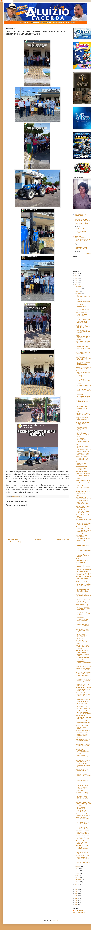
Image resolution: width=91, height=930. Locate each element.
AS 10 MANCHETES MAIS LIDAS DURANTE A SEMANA (83, 516)
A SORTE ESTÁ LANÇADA (83, 604)
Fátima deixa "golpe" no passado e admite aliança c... (83, 757)
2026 (76, 273)
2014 (76, 898)
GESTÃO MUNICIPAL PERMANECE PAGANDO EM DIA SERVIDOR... (83, 359)
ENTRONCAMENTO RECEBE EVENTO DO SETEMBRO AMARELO (82, 458)
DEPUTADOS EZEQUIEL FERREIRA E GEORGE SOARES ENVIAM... (82, 822)
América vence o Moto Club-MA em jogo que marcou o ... (83, 545)
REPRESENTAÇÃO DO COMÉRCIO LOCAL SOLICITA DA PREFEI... (82, 827)
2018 (76, 889)
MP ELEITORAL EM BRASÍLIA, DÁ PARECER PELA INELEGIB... (83, 326)
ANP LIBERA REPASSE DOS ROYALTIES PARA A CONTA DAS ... (83, 608)
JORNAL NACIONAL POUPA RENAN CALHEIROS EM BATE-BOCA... (83, 689)
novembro (79, 289)
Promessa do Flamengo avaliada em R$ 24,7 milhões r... (82, 842)
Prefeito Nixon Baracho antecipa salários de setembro (82, 642)
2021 (76, 284)
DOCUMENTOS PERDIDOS (83, 666)
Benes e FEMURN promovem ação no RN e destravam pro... (83, 694)
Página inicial (37, 539)
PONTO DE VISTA (81, 562)
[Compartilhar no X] (31, 496)
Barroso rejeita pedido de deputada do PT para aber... (82, 477)
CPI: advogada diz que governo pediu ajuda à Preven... (82, 446)
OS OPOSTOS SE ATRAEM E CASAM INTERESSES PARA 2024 (83, 484)
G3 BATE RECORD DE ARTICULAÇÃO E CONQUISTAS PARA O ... (83, 419)
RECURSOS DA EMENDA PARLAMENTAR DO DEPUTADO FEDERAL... (83, 590)
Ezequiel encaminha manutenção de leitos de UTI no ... (83, 401)
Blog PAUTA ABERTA (80, 228)
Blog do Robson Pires (81, 219)
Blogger (56, 920)
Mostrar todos (88, 253)
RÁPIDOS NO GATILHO (82, 650)
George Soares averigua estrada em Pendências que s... (82, 654)
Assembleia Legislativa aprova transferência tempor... (82, 727)
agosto (78, 866)
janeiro (78, 882)
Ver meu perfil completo (79, 912)
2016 (76, 893)
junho (77, 870)
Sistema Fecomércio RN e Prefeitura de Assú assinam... (82, 770)
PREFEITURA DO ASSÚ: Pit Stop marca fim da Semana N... (83, 585)
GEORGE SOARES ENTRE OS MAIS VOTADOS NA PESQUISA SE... (83, 303)
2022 (76, 282)
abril (77, 875)
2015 (76, 896)
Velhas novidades (79, 215)
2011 (76, 904)
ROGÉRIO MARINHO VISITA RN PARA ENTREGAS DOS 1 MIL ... (83, 626)
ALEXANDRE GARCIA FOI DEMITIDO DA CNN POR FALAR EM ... (83, 613)
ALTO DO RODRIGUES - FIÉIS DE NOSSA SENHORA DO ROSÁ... (82, 468)
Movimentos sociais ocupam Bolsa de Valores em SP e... (83, 741)
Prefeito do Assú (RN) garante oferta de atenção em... (83, 722)
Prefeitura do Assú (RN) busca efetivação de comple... (82, 621)
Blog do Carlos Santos (81, 214)
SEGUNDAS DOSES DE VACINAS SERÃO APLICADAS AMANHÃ (82, 832)
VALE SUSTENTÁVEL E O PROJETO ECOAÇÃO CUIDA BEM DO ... (83, 746)
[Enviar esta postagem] (26, 496)
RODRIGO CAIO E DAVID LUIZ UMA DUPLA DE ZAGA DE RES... (82, 789)
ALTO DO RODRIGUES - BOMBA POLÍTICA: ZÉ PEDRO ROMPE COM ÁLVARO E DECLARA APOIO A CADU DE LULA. (82, 240)
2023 (76, 280)
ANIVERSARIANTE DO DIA (83, 480)
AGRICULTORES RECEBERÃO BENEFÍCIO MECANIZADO (83, 717)
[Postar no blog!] (30, 496)
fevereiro (78, 879)
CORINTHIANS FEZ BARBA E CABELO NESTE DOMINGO (83, 532)
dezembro (79, 286)
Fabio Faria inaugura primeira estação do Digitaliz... (81, 428)
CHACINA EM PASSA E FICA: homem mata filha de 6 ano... (83, 595)
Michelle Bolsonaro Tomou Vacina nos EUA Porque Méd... (83, 631)
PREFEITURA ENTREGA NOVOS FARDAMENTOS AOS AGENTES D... (83, 647)
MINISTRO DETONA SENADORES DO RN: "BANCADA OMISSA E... (83, 537)
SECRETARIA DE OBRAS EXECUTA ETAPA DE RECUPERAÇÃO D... (83, 762)
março (78, 877)
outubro (78, 291)
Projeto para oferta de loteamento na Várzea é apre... (82, 410)
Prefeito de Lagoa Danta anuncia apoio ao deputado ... (83, 775)
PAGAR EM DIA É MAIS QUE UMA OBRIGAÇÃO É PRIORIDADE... (83, 331)
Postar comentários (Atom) (16, 542)
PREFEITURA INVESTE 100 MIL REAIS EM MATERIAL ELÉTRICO (83, 578)
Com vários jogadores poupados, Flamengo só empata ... (82, 555)
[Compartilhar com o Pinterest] (34, 496)
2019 (76, 887)
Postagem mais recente (12, 539)
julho (77, 868)
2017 (76, 891)
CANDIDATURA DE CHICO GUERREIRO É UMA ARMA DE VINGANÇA (83, 857)
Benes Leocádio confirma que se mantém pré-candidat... (82, 423)
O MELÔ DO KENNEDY (82, 582)
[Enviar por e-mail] (29, 496)
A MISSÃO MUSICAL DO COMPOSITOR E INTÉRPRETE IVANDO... (83, 837)
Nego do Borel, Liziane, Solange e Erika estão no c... (83, 862)
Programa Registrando (81, 247)
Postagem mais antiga (63, 539)
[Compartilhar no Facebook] (33, 496)
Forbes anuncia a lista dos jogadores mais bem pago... (82, 736)
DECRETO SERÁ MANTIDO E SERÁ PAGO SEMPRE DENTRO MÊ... (83, 681)
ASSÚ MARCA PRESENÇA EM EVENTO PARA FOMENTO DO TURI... (83, 364)
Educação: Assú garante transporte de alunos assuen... (82, 463)
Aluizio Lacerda (79, 910)
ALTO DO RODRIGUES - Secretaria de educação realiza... (82, 780)
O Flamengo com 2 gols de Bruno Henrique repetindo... (83, 354)
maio (77, 873)
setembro (78, 293)
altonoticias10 (78, 236)
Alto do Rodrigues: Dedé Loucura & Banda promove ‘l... (83, 663)
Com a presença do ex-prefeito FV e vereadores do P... (83, 566)
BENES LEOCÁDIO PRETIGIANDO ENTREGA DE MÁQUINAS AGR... (83, 499)
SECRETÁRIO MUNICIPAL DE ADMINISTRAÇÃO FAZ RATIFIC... (83, 804)
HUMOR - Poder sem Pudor (83, 701)
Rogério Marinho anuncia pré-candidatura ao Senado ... (83, 550)
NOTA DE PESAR (80, 617)
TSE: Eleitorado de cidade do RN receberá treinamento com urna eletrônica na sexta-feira (82, 231)
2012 (76, 902)
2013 (76, 900)
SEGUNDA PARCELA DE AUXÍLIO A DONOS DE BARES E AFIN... (82, 511)
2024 (76, 278)
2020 (76, 884)
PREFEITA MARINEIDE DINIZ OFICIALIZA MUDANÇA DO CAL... (82, 705)
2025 (76, 275)
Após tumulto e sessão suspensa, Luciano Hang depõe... (83, 372)
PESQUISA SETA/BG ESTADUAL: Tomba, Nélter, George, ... (82, 314)
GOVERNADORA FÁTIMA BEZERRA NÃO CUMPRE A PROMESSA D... (83, 391)
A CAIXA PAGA (80, 394)
